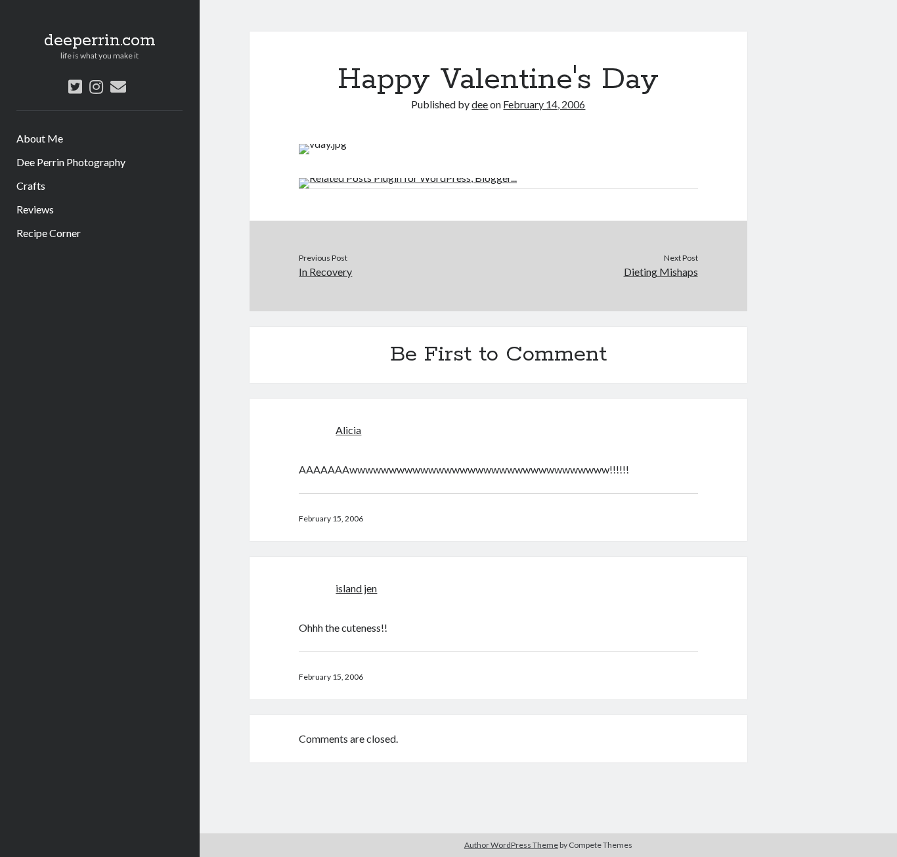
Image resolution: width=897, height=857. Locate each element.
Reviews (35, 209)
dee (479, 104)
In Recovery (325, 271)
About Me (39, 138)
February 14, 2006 (544, 104)
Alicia (348, 430)
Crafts (30, 185)
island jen (356, 588)
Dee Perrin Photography (70, 162)
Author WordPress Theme (511, 845)
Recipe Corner (48, 233)
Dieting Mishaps (661, 271)
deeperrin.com (100, 40)
